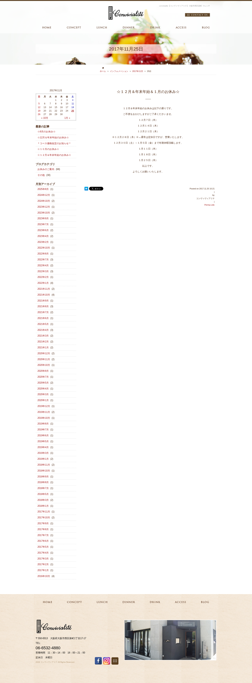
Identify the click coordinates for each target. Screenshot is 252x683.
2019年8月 (43, 423)
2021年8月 (43, 306)
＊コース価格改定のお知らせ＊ (54, 143)
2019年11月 (43, 412)
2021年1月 (43, 347)
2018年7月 (43, 488)
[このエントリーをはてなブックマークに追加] (86, 189)
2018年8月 (43, 482)
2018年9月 (43, 476)
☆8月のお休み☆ (46, 131)
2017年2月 (43, 564)
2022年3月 (43, 271)
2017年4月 (43, 552)
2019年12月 (43, 406)
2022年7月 (43, 259)
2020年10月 (43, 365)
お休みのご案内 (45, 169)
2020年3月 (43, 394)
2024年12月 (43, 195)
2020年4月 (43, 388)
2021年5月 (43, 324)
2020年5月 (43, 382)
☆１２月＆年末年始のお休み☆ (54, 155)
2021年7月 (43, 312)
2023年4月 (43, 236)
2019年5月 (43, 441)
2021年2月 (43, 341)
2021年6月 (43, 318)
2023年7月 (43, 224)
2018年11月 (43, 464)
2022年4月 (43, 265)
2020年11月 (43, 359)
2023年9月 (43, 218)
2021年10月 (43, 294)
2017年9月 (43, 523)
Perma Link (209, 205)
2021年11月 (43, 288)
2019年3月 (43, 453)
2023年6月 (43, 230)
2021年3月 (43, 335)
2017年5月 (43, 546)
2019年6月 (43, 435)
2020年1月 (43, 400)
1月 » (67, 118)
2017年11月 (137, 71)
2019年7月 (43, 429)
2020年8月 (43, 371)
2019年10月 (43, 418)
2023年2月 (43, 242)
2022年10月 (43, 247)
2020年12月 (43, 353)
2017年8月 (43, 529)
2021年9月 (43, 300)
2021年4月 (43, 330)
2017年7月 (43, 535)
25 (72, 111)
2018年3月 (43, 500)
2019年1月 (43, 458)
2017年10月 (43, 517)
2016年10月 (43, 576)
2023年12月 (43, 206)
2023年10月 (43, 212)
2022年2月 (43, 277)
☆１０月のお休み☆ (48, 149)
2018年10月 (43, 470)
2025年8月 (43, 189)
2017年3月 (43, 558)
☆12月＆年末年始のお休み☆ (53, 137)
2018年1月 (43, 506)
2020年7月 (43, 376)
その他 (41, 175)
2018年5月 (43, 494)
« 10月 (44, 118)
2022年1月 (43, 283)
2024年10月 (43, 201)
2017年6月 (43, 541)
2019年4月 (43, 447)
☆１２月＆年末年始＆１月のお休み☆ (148, 92)
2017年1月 (43, 570)
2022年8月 (43, 253)
